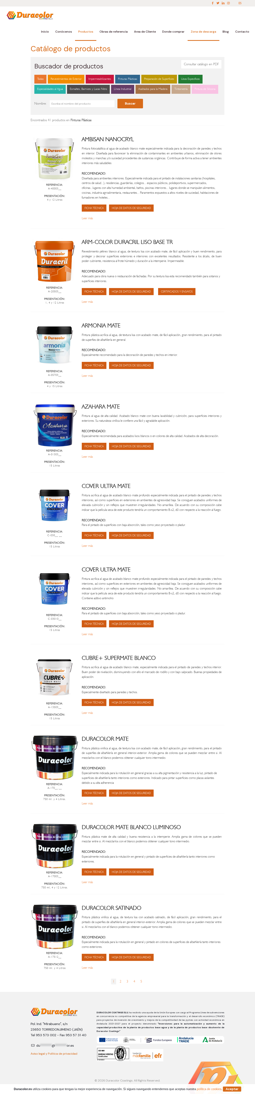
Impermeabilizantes (99, 79)
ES (240, 3)
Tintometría (181, 89)
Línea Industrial (122, 89)
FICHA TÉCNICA (94, 208)
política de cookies (209, 1089)
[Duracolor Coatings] (30, 15)
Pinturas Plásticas (127, 79)
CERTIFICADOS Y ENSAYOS (177, 291)
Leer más (87, 218)
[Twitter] (217, 3)
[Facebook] (212, 3)
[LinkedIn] (223, 3)
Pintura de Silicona (205, 89)
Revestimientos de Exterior (66, 79)
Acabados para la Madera (152, 89)
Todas (40, 79)
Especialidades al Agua (50, 89)
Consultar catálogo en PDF (201, 64)
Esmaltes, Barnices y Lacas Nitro (88, 89)
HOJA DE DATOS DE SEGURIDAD (131, 208)
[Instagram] (228, 3)
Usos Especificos (190, 79)
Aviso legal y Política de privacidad (54, 1054)
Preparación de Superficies (159, 79)
